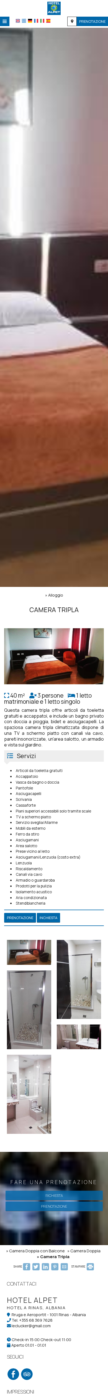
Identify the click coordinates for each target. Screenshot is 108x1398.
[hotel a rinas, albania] (54, 8)
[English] (18, 21)
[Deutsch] (30, 21)
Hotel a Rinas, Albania (36, 1308)
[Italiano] (42, 21)
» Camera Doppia (84, 1251)
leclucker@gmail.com (31, 1325)
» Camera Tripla (53, 1257)
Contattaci (21, 1283)
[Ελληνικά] (24, 21)
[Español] (48, 21)
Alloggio (55, 595)
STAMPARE (78, 1266)
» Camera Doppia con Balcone (35, 1251)
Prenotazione (92, 21)
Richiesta (54, 1195)
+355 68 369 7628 (36, 1320)
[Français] (36, 21)
